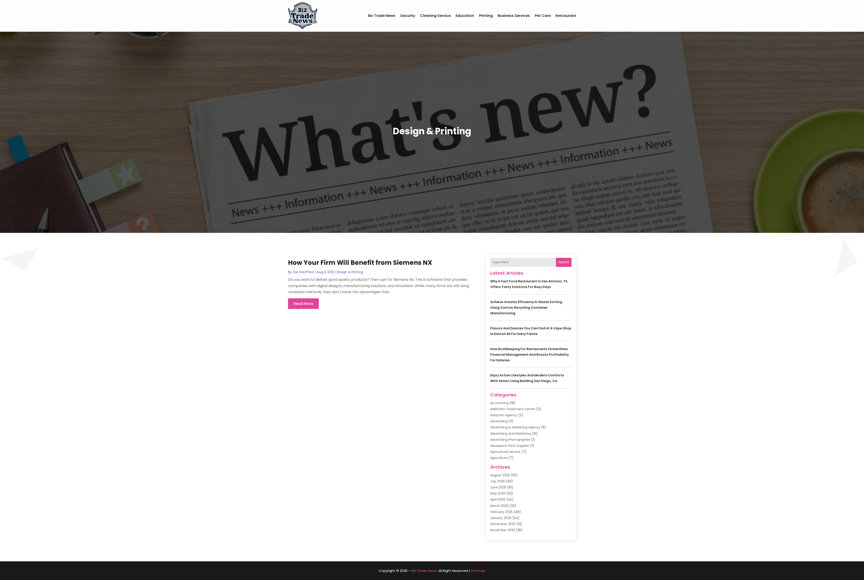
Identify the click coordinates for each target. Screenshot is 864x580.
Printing (486, 15)
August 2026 (500, 475)
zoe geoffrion (303, 272)
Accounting (499, 403)
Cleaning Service (435, 15)
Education (465, 15)
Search (563, 262)
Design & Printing (350, 272)
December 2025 (502, 524)
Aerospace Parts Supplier (509, 445)
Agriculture (498, 458)
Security (407, 15)
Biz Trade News (381, 15)
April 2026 (497, 499)
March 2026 (499, 506)
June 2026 (498, 487)
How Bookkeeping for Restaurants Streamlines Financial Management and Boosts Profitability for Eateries (529, 354)
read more (303, 303)
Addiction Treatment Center (512, 409)
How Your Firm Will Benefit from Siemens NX (360, 262)
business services (514, 15)
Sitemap (478, 570)
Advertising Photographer (510, 439)
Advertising (499, 421)
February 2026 (501, 512)
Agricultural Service (505, 452)
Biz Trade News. (424, 570)
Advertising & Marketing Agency (515, 427)
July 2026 (497, 481)
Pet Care (543, 15)
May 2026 (497, 493)
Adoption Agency (503, 415)
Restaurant (566, 15)
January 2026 (500, 518)
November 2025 (502, 530)
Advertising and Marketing (510, 433)
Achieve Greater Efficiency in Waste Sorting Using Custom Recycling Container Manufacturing (526, 307)
